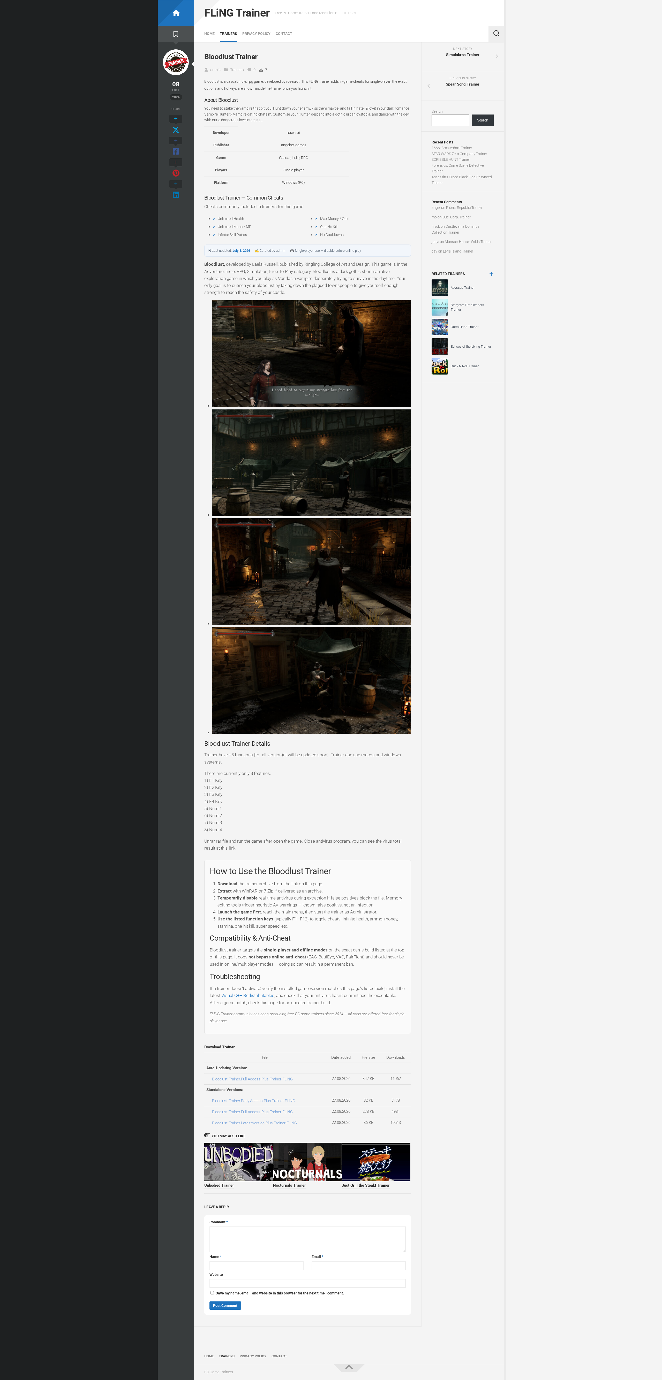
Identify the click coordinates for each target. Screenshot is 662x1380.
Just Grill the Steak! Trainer (366, 1185)
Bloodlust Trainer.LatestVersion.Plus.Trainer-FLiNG (254, 1123)
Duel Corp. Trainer (456, 217)
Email (317, 1257)
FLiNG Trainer (237, 12)
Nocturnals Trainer (289, 1185)
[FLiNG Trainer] (176, 13)
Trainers (228, 34)
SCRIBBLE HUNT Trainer (451, 159)
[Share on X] (175, 124)
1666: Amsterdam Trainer (452, 148)
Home (209, 34)
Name (215, 1257)
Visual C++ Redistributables (247, 995)
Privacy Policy (256, 34)
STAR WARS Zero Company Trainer (459, 154)
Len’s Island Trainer (458, 251)
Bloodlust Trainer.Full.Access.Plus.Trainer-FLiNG (252, 1079)
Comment (218, 1222)
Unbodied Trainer (219, 1185)
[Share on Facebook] (175, 146)
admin (215, 69)
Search (437, 111)
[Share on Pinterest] (175, 168)
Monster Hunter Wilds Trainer (468, 242)
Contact (284, 34)
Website (216, 1274)
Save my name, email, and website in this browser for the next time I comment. (280, 1293)
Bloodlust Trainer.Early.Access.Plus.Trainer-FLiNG (253, 1101)
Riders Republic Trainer (464, 207)
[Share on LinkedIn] (175, 189)
